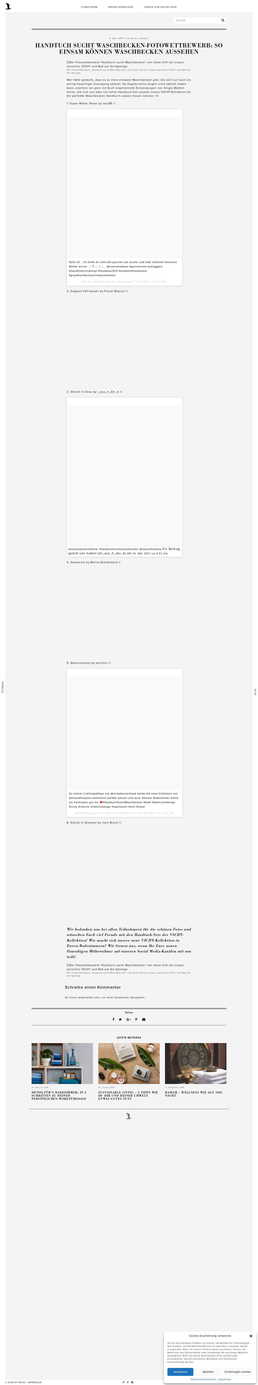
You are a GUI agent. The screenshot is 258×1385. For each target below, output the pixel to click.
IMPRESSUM (35, 1382)
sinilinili (102, 663)
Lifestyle (144, 38)
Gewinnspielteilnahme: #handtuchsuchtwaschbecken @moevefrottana (114, 549)
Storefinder (89, 7)
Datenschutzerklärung (204, 1379)
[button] (251, 1336)
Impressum (224, 1379)
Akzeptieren (180, 1371)
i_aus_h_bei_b (108, 392)
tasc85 (107, 103)
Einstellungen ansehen (238, 1371)
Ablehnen (208, 1371)
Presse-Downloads (120, 7)
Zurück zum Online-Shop (160, 7)
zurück (2, 686)
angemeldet (86, 997)
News (134, 38)
